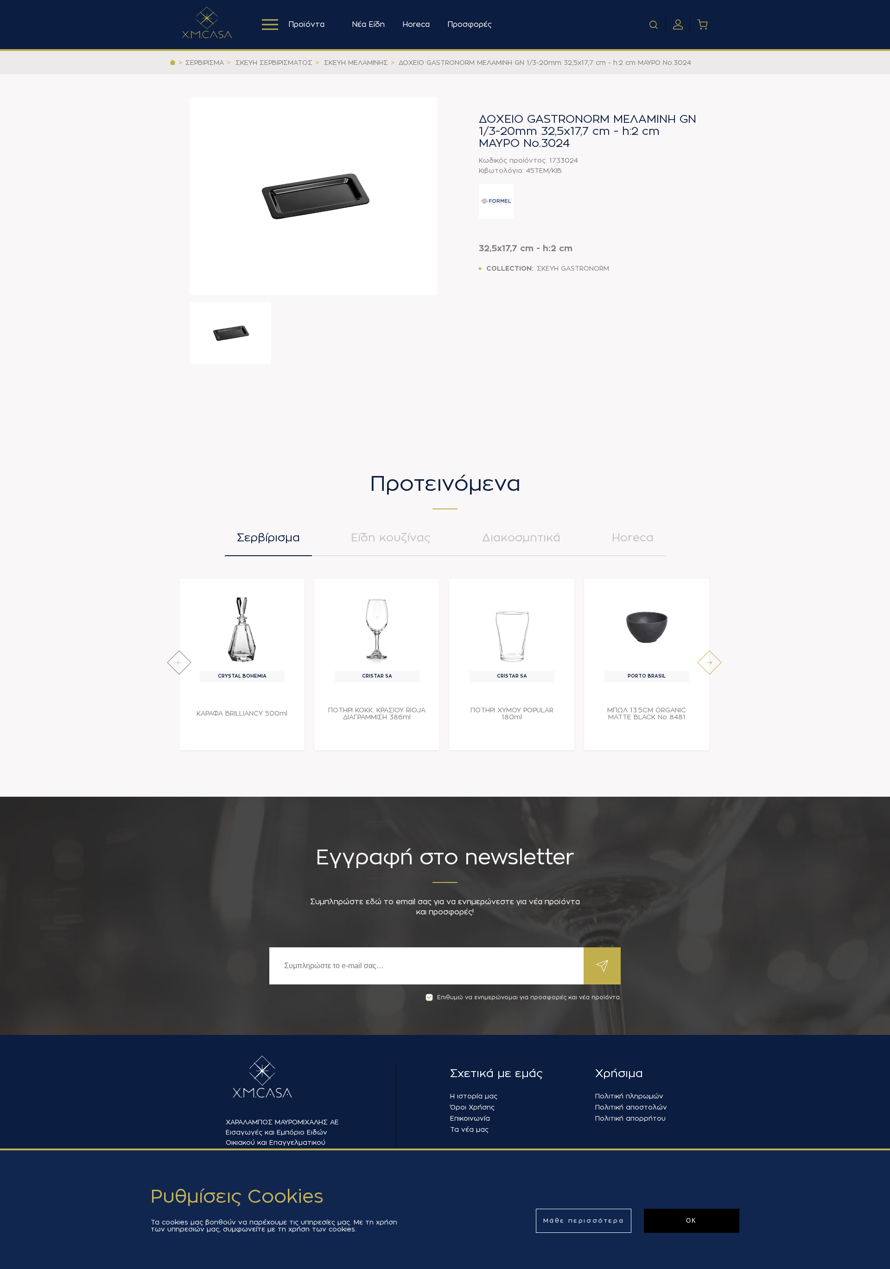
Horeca (416, 24)
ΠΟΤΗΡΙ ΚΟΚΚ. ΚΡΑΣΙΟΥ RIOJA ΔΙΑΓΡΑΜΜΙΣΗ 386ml (377, 713)
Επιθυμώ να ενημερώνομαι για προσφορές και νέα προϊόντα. (529, 997)
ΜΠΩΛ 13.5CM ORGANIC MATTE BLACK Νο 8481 (646, 713)
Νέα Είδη (368, 24)
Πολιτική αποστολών (631, 1107)
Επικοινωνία (470, 1118)
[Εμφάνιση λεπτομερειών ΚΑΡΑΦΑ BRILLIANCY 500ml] (242, 627)
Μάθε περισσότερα (583, 1221)
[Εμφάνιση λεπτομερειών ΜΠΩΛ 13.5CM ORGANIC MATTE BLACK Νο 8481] (647, 627)
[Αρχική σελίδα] (173, 62)
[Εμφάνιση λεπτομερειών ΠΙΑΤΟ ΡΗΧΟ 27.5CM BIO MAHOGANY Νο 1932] (782, 627)
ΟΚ (691, 1220)
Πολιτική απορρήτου (630, 1118)
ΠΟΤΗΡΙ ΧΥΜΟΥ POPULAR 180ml (511, 713)
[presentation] (179, 662)
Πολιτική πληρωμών (629, 1096)
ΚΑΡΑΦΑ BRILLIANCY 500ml (242, 713)
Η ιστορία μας (473, 1096)
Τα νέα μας (469, 1129)
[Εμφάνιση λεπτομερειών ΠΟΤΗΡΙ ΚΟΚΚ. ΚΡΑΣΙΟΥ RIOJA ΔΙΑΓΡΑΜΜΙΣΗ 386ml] (377, 627)
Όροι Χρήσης (472, 1107)
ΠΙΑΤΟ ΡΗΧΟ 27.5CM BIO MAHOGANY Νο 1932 (781, 713)
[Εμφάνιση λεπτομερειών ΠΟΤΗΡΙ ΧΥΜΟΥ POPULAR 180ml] (512, 627)
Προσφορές (469, 24)
